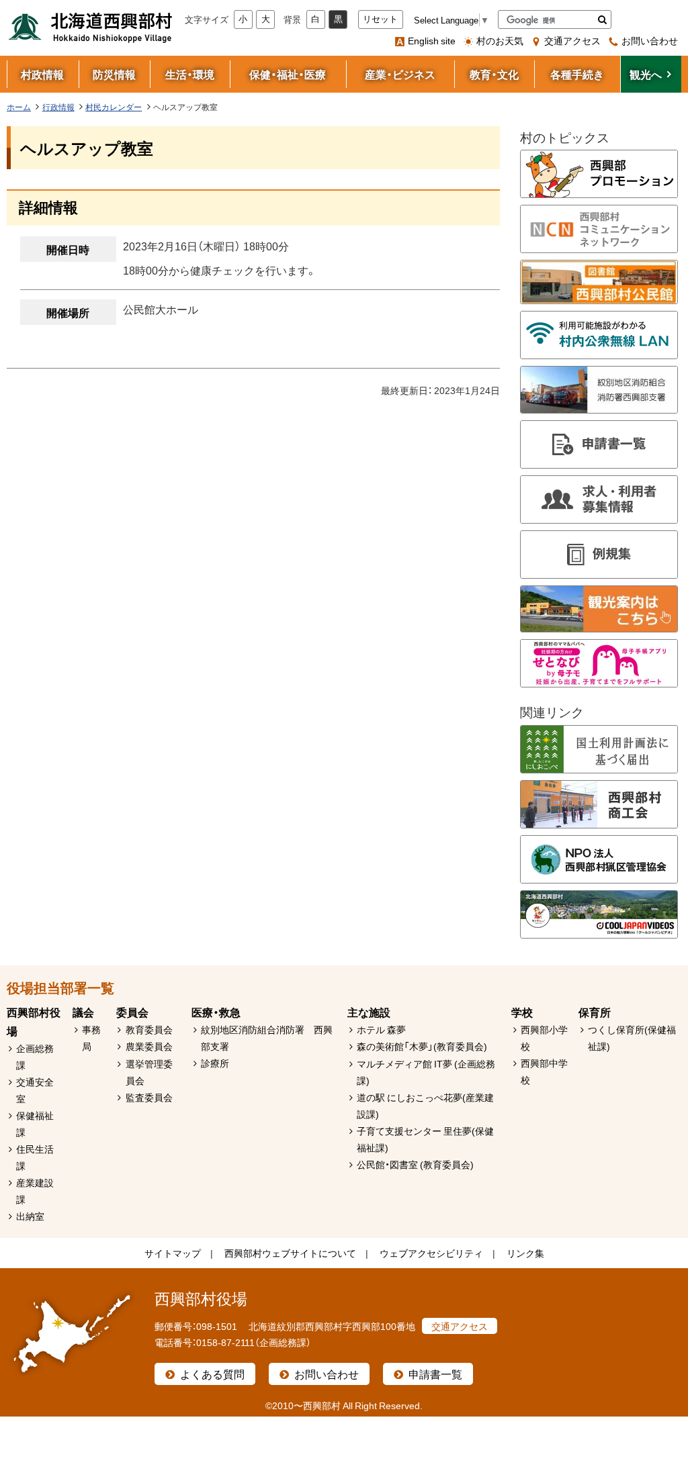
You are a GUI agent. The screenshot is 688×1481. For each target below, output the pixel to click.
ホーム (19, 107)
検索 (602, 19)
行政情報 (58, 107)
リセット (380, 19)
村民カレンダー (113, 107)
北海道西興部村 (91, 27)
